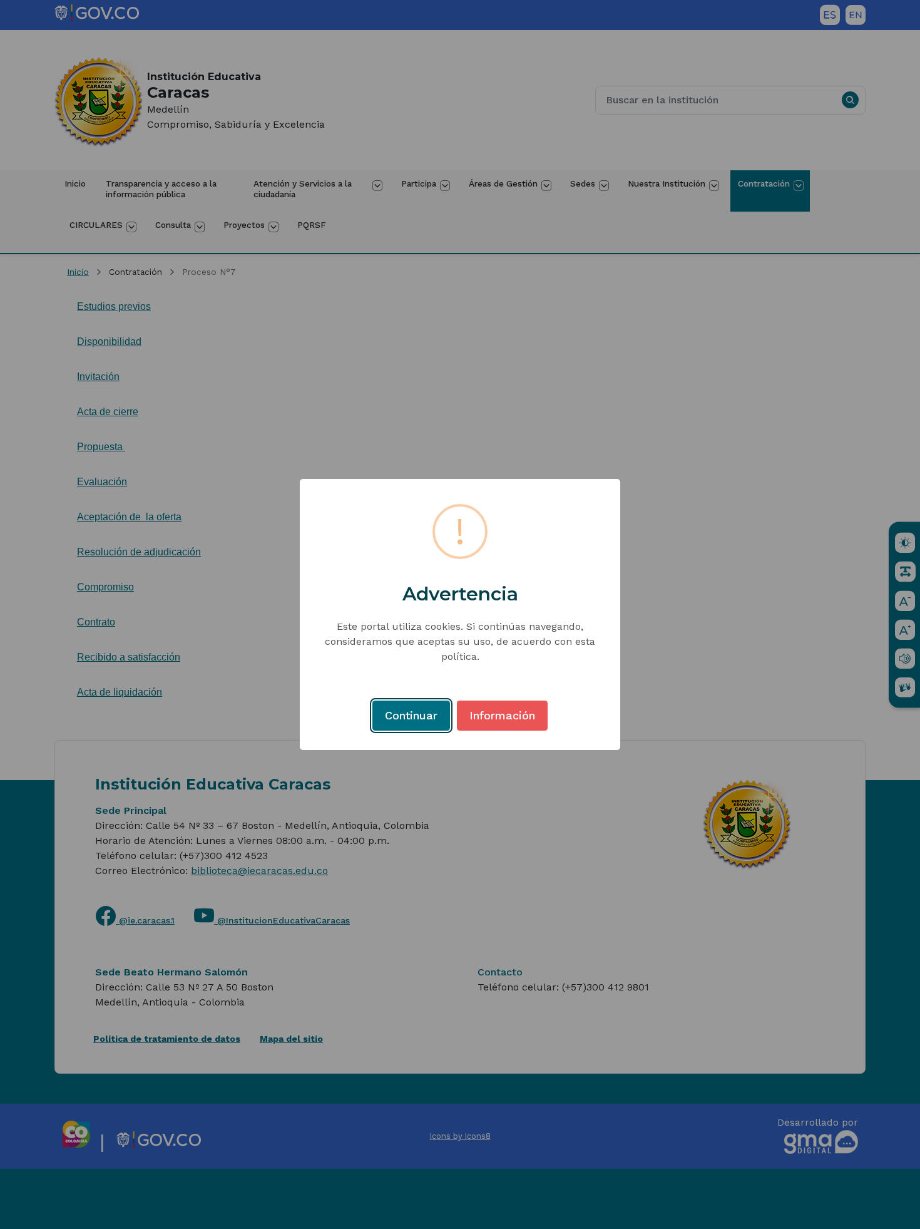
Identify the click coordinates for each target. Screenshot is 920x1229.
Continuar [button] (411, 715)
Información (502, 715)
